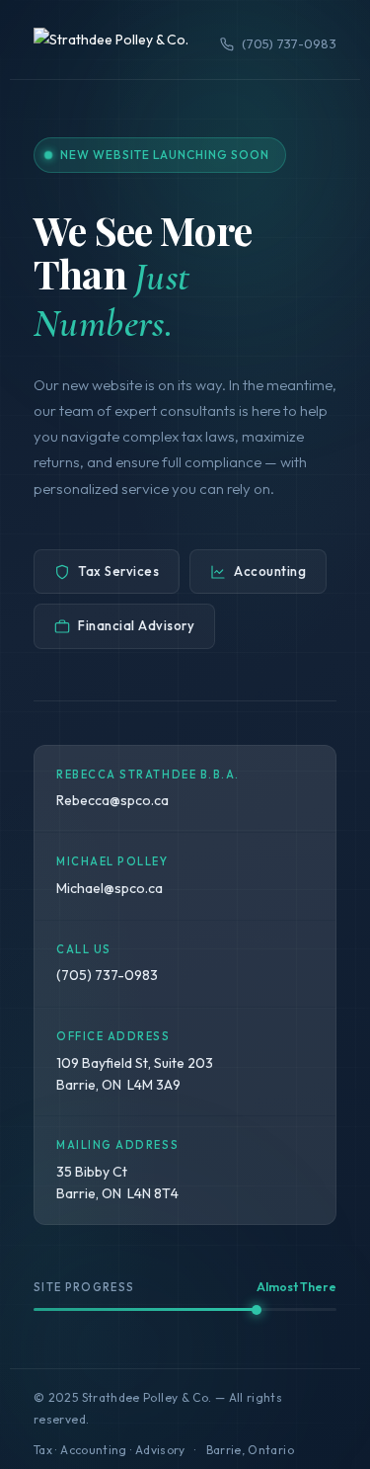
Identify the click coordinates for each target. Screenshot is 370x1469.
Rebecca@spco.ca (112, 800)
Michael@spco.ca (109, 888)
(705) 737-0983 (289, 43)
